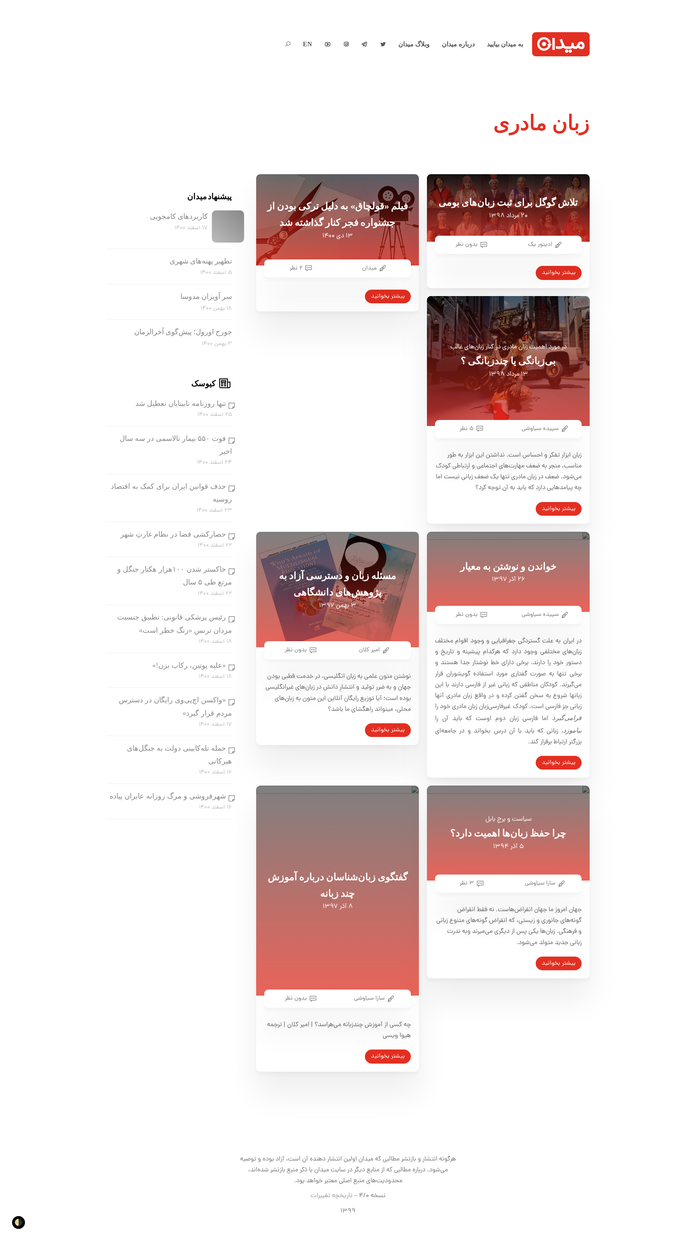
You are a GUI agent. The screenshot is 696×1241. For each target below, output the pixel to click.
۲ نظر (296, 268)
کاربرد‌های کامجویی (179, 216)
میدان (369, 268)
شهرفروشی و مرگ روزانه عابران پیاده (168, 796)
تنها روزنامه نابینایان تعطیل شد (180, 403)
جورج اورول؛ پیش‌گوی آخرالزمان (183, 332)
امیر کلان (369, 650)
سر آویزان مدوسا (206, 296)
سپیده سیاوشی (540, 428)
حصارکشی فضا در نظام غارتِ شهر (173, 534)
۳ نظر (467, 883)
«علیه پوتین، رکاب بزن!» (189, 665)
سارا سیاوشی (369, 998)
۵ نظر (467, 428)
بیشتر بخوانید (388, 296)
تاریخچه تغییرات (331, 1196)
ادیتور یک (540, 244)
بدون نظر (467, 244)
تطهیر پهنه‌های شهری (201, 261)
